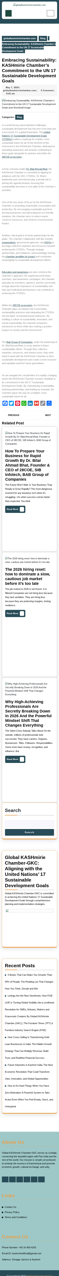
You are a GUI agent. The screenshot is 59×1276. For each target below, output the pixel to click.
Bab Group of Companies (19, 342)
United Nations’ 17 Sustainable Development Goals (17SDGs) (26, 136)
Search (13, 810)
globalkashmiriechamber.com (19, 38)
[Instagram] (34, 1179)
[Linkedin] (19, 1179)
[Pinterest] (27, 1179)
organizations (9, 242)
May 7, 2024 (12, 87)
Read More (15, 508)
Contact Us (10, 1207)
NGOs (47, 242)
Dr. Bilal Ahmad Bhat (36, 169)
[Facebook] (5, 1179)
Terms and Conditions (16, 1217)
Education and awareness (15, 272)
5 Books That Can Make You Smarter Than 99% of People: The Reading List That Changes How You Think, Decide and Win (29, 981)
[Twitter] (12, 1179)
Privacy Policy (12, 1212)
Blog (42, 38)
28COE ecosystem (12, 157)
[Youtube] (41, 1179)
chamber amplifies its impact (20, 256)
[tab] (8, 13)
